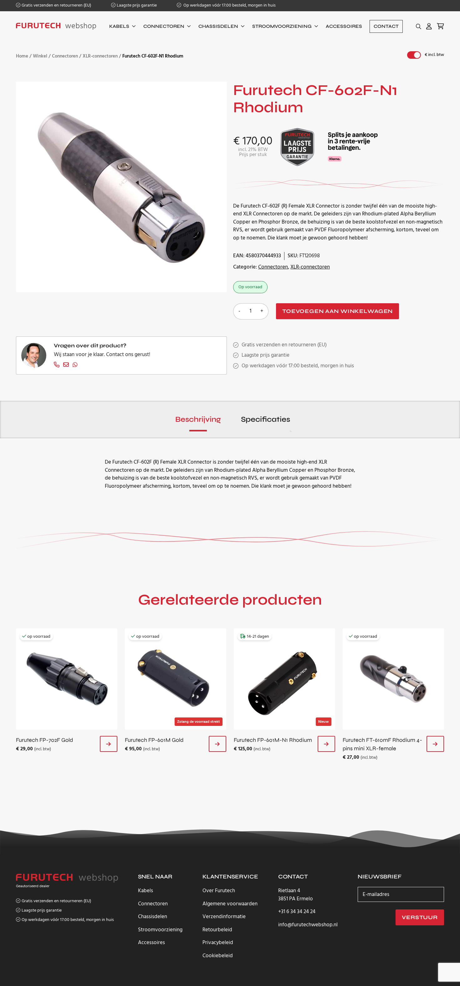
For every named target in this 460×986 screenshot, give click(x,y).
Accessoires (344, 26)
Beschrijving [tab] (198, 419)
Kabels (119, 26)
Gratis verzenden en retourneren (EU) (56, 5)
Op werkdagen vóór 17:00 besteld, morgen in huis (229, 5)
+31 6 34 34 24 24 (296, 912)
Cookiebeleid (217, 956)
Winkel (40, 56)
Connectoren (163, 26)
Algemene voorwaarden (230, 904)
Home (22, 56)
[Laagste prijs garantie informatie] (298, 147)
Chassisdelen (218, 26)
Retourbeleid (217, 930)
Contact (386, 26)
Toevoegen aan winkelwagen (337, 311)
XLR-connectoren (100, 56)
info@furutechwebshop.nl (308, 925)
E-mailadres (376, 894)
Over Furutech (218, 891)
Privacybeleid (217, 942)
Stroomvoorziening (282, 26)
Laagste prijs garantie (137, 5)
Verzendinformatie (224, 917)
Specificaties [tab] (265, 419)
